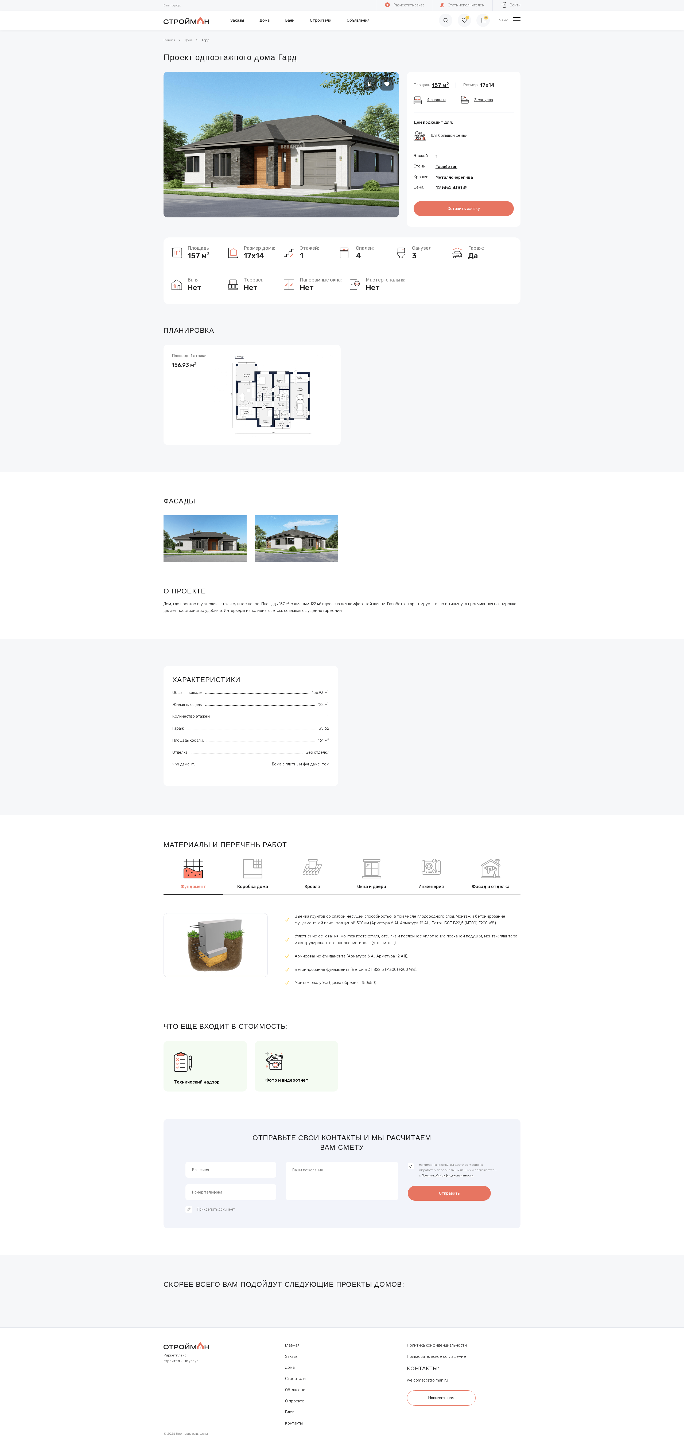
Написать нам (441, 1397)
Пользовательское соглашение (436, 1356)
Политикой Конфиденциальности (447, 1175)
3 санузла (483, 99)
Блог (289, 1412)
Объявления (358, 20)
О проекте (294, 1401)
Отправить (449, 1193)
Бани (289, 20)
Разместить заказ (409, 5)
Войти (515, 5)
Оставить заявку (464, 208)
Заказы (237, 20)
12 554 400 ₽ (451, 188)
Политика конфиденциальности (437, 1345)
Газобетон (446, 166)
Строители (320, 20)
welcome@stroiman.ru (427, 1380)
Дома (264, 20)
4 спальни (436, 99)
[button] (388, 200)
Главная (169, 40)
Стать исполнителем (466, 5)
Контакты (294, 1423)
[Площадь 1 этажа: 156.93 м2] (252, 394)
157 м (440, 85)
